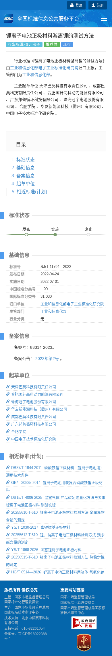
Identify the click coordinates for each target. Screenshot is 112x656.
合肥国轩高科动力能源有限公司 (37, 394)
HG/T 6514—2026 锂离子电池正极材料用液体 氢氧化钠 (57, 572)
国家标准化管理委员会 (77, 603)
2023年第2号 (47, 358)
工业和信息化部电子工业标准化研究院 (44, 67)
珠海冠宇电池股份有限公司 (33, 402)
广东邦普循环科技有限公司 (33, 424)
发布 (26, 229)
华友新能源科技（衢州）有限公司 (39, 409)
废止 (88, 229)
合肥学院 (18, 431)
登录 (78, 5)
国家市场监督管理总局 (77, 597)
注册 (99, 5)
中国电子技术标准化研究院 (33, 439)
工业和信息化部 (36, 74)
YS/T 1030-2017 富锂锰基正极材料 (40, 527)
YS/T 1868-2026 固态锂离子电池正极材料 (46, 550)
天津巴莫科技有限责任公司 (33, 387)
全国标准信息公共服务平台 (47, 19)
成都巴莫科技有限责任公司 (33, 416)
